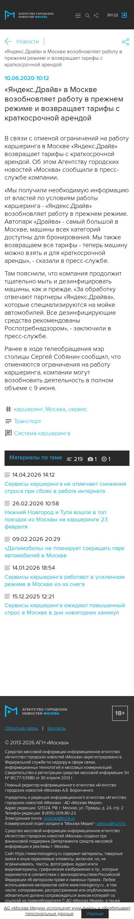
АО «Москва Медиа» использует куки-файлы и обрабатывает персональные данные (67, 910)
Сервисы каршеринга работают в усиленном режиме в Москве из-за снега (65, 580)
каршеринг (28, 409)
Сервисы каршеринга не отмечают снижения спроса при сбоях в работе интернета (65, 487)
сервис (77, 409)
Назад (11, 41)
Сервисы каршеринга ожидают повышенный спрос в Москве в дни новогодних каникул (65, 609)
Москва (55, 409)
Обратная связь (21, 728)
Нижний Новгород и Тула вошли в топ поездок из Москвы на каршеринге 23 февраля (56, 519)
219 (77, 459)
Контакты (56, 728)
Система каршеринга (42, 433)
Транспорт (27, 421)
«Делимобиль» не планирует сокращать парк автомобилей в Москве (65, 552)
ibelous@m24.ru (111, 823)
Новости (28, 41)
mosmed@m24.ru (59, 818)
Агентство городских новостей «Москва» (29, 15)
